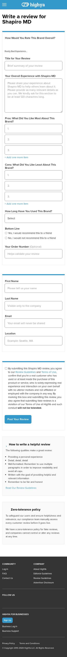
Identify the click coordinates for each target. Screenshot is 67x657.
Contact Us (7, 578)
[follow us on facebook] (12, 601)
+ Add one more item (16, 157)
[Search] (61, 5)
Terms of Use (48, 372)
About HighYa (40, 569)
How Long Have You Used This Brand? (28, 211)
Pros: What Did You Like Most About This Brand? (30, 120)
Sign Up (7, 620)
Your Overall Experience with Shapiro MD (30, 76)
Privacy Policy (8, 643)
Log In (5, 569)
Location (10, 333)
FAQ (4, 573)
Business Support (10, 630)
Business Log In (9, 626)
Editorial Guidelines (43, 573)
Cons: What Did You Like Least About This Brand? (30, 166)
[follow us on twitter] (19, 601)
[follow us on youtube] (5, 601)
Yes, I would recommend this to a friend (30, 233)
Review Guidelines (25, 372)
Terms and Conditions (29, 643)
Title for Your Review (17, 58)
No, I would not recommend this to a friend (32, 238)
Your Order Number (23, 246)
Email (8, 316)
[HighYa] (33, 5)
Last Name (11, 298)
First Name (12, 281)
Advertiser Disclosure (44, 582)
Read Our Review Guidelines (21, 488)
